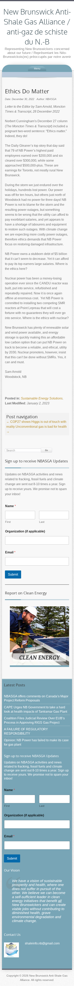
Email (10, 552)
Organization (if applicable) (25, 531)
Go (46, 450)
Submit (13, 574)
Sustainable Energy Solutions (42, 398)
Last (41, 521)
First (8, 521)
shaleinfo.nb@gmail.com (42, 943)
